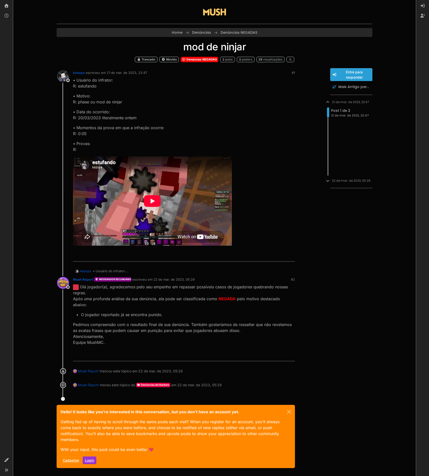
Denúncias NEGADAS (201, 59)
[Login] (422, 6)
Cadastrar (71, 460)
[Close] (289, 412)
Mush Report (83, 279)
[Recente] (6, 16)
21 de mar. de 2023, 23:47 (127, 73)
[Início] (6, 6)
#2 (293, 279)
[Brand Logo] (214, 12)
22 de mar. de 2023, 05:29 (174, 279)
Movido (171, 59)
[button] (6, 460)
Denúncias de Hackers (154, 385)
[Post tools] (290, 255)
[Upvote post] (273, 255)
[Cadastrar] (422, 16)
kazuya (79, 73)
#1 (293, 73)
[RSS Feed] (290, 59)
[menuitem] (422, 6)
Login (89, 460)
